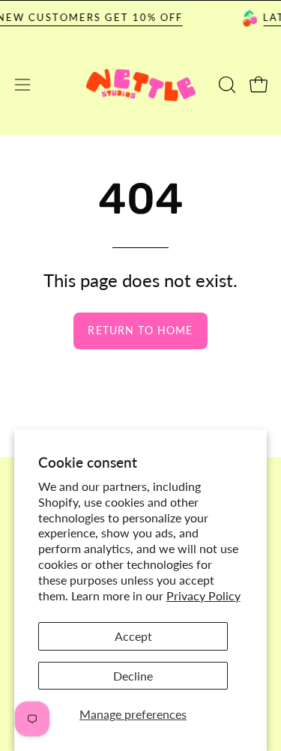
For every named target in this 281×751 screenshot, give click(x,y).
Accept (133, 636)
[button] (225, 84)
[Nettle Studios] (141, 85)
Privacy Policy (203, 595)
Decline (133, 676)
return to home (140, 330)
